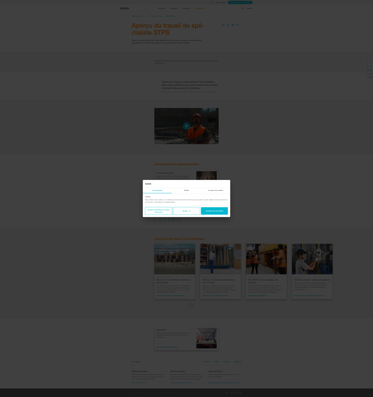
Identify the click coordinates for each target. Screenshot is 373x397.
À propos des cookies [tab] (215, 190)
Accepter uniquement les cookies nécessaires (158, 211)
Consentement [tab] (157, 190)
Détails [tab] (186, 190)
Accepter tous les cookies (214, 211)
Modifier (185, 211)
